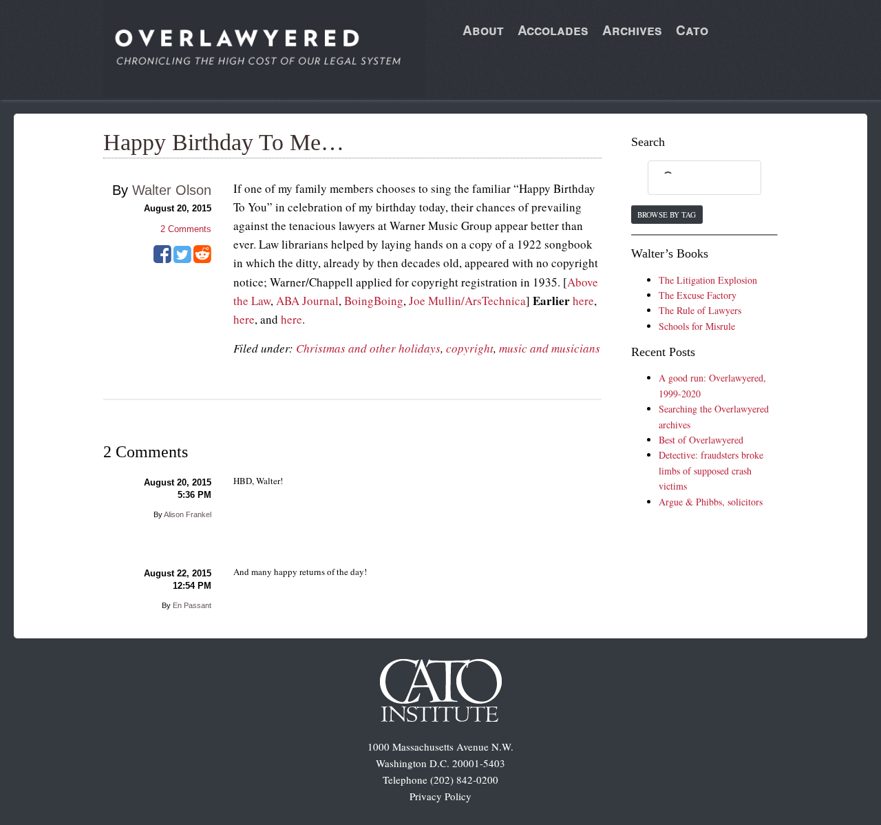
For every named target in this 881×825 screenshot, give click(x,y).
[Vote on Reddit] (202, 259)
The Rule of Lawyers (700, 310)
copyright (469, 348)
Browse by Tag (666, 214)
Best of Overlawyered (701, 439)
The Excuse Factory (697, 295)
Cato (692, 30)
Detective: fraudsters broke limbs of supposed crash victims (711, 470)
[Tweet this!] (182, 259)
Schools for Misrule (697, 326)
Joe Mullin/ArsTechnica (467, 301)
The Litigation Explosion (708, 279)
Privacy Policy (440, 796)
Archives (632, 30)
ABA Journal (307, 301)
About (483, 30)
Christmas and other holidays (368, 348)
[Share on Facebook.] (162, 259)
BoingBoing (373, 301)
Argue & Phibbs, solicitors (711, 501)
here (583, 301)
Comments (185, 229)
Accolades (553, 30)
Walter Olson (171, 190)
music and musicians (549, 348)
